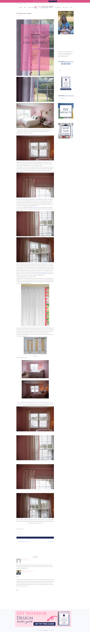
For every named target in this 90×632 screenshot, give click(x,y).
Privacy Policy (45, 630)
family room (21, 170)
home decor (20, 15)
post (31, 402)
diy (16, 15)
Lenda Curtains (25, 199)
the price (29, 205)
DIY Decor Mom (43, 7)
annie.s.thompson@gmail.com (27, 570)
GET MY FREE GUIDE (52, 1)
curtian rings (42, 202)
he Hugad (33, 264)
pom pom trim (36, 207)
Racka (23, 267)
